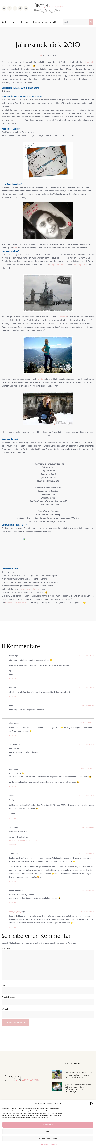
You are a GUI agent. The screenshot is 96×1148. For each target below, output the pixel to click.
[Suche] (91, 22)
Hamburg (41, 379)
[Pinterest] (20, 8)
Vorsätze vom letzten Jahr (16, 602)
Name (5, 985)
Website (5, 1009)
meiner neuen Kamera (29, 589)
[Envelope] (26, 8)
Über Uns (24, 22)
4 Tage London (56, 264)
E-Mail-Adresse (9, 997)
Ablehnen (48, 1131)
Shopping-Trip (78, 264)
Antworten (12, 678)
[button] (92, 1103)
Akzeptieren (48, 1124)
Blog (13, 22)
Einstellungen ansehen (48, 1138)
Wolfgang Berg (15, 912)
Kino (15, 248)
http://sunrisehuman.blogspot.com (23, 840)
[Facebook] (4, 8)
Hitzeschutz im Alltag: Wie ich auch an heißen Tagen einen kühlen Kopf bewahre (79, 1074)
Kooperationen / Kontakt (44, 22)
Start (4, 22)
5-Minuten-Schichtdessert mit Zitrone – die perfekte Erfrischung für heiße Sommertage (78, 1088)
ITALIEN (63, 317)
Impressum (53, 1144)
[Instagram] (9, 8)
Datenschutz (44, 1144)
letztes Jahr (89, 62)
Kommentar (8, 948)
